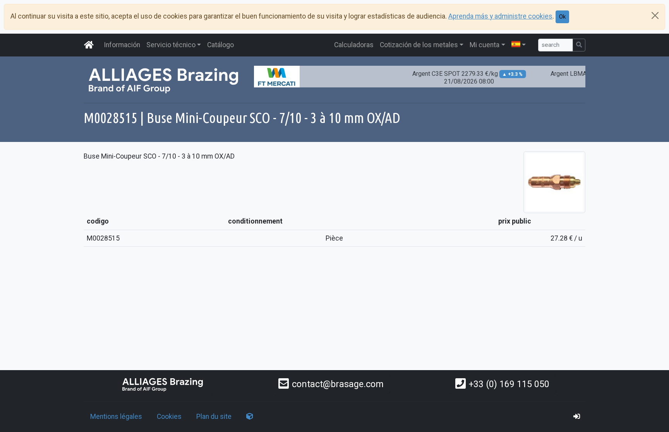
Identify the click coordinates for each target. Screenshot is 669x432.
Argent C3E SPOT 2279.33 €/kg (462, 77)
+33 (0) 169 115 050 (509, 384)
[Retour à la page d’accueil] (163, 384)
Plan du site (214, 416)
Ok (562, 16)
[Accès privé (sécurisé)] (576, 416)
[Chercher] (579, 45)
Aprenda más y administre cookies (500, 16)
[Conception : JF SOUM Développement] (250, 416)
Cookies (169, 416)
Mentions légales (116, 416)
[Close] (655, 15)
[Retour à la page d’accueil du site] (89, 45)
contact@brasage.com (338, 384)
